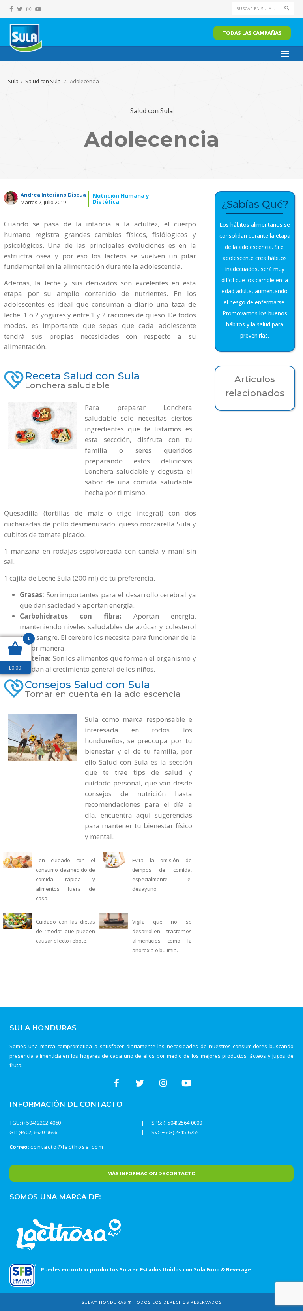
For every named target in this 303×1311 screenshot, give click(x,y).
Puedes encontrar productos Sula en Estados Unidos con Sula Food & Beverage (146, 1269)
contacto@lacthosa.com (67, 1146)
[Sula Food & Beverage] (22, 1274)
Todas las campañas (252, 32)
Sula (13, 81)
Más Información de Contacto (151, 1173)
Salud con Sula (43, 81)
